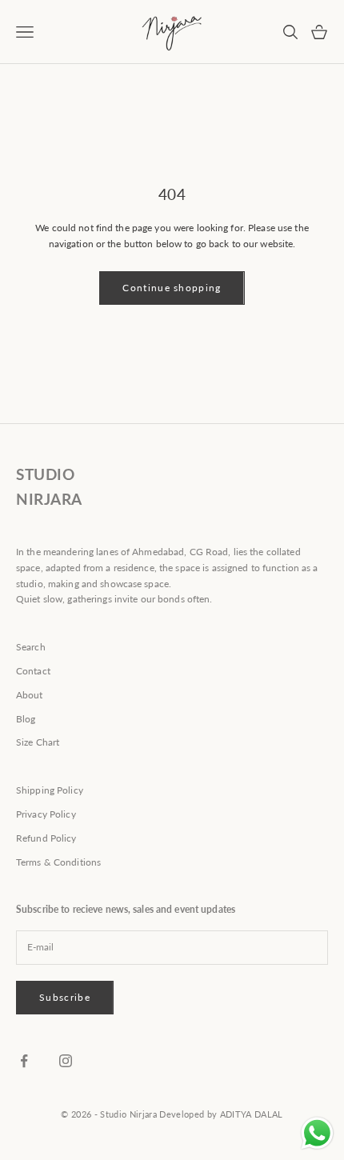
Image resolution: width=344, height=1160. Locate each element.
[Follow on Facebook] (24, 1061)
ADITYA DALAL (251, 1114)
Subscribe (64, 997)
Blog (25, 719)
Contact (33, 671)
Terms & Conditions (58, 862)
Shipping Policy (49, 790)
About (29, 695)
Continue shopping (171, 288)
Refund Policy (46, 838)
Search (31, 647)
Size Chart (37, 742)
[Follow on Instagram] (66, 1061)
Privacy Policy (46, 814)
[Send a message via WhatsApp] (317, 1133)
